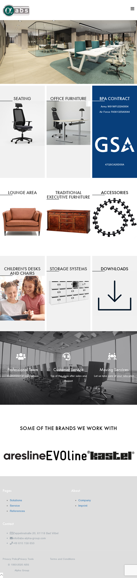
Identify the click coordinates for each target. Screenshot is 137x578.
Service (15, 505)
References (17, 511)
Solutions (16, 500)
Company (84, 500)
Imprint (82, 505)
